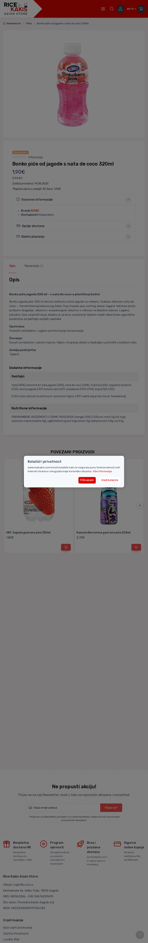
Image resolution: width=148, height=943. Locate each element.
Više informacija (102, 471)
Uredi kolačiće (109, 480)
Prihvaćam (87, 480)
